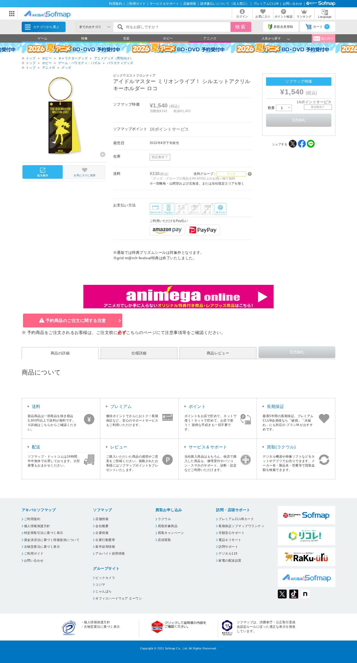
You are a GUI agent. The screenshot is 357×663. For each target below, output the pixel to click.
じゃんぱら (103, 591)
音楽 (126, 38)
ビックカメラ (105, 578)
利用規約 (115, 3)
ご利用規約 (32, 519)
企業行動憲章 (105, 540)
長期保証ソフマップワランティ (241, 526)
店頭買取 (164, 540)
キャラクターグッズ (73, 58)
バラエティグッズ (120, 63)
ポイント (197, 406)
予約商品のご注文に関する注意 (76, 320)
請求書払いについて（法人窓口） (224, 3)
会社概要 (101, 526)
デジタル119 (227, 553)
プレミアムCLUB (266, 3)
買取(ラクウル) (281, 447)
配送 (36, 447)
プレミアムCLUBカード (236, 519)
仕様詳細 (139, 353)
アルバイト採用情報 (110, 553)
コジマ (100, 584)
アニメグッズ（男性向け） (113, 58)
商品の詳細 (60, 353)
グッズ (66, 68)
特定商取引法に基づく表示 (43, 533)
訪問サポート (228, 547)
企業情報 (101, 533)
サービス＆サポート (164, 3)
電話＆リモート (229, 540)
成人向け (324, 38)
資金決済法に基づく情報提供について (51, 540)
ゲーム (42, 38)
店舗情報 (189, 3)
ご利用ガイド (136, 3)
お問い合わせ (292, 3)
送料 (36, 406)
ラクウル (164, 519)
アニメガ (209, 38)
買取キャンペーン (171, 533)
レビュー (119, 447)
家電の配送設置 (229, 560)
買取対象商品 (167, 526)
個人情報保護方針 (37, 526)
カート (320, 26)
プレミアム (121, 406)
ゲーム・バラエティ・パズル (79, 63)
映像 (84, 38)
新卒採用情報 (105, 547)
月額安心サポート (231, 533)
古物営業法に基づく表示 (42, 547)
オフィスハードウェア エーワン (118, 598)
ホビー (168, 38)
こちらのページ (141, 332)
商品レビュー (218, 353)
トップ (31, 58)
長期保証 (275, 406)
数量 (272, 108)
